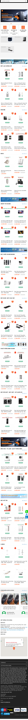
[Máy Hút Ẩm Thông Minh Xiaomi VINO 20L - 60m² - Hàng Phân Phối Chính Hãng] (7, 535)
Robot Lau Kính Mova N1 (19, 170)
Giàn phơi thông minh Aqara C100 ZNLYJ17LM (7, 366)
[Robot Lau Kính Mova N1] (20, 168)
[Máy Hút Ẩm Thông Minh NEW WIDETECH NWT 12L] (20, 515)
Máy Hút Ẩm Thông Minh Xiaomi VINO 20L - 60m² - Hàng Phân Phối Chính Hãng (7, 538)
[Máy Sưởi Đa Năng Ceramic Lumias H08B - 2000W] (20, 579)
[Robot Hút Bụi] (20, 41)
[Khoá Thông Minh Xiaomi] (14, 346)
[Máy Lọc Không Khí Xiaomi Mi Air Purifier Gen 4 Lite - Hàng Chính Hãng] (20, 101)
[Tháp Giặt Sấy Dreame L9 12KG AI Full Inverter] (7, 428)
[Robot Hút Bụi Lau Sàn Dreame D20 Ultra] (20, 124)
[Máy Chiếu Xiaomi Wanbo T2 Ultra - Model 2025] (7, 289)
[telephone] (26, 511)
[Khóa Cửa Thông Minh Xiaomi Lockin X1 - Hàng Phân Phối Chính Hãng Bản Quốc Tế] (7, 383)
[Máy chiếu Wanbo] (7, 41)
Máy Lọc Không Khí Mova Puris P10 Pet (6, 191)
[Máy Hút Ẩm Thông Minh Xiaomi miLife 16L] (7, 515)
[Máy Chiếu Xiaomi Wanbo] (14, 251)
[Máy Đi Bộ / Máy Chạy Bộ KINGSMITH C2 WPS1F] (7, 313)
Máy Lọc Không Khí (6, 66)
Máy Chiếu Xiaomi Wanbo (8, 254)
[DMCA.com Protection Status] (13, 713)
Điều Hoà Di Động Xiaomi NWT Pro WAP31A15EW (6, 488)
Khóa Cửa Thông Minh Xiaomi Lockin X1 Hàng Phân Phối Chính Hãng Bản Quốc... (7, 386)
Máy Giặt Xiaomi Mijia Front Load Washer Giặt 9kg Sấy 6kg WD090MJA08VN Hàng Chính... (20, 431)
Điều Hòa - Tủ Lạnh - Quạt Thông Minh (11, 448)
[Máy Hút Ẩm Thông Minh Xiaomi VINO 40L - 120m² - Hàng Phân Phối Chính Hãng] (20, 535)
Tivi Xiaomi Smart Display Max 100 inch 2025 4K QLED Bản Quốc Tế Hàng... (20, 241)
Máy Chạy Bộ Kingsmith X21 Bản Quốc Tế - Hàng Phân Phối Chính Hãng (7, 336)
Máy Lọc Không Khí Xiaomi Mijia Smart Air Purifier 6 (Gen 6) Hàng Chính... (7, 104)
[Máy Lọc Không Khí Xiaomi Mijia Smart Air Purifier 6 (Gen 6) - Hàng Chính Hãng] (7, 101)
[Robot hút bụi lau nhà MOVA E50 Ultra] (20, 188)
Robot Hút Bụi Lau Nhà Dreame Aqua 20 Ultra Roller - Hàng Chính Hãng (20, 147)
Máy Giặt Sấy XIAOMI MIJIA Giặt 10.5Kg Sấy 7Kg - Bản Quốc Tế (20, 411)
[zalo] (26, 517)
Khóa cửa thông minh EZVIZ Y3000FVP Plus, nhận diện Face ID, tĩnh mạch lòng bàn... (20, 366)
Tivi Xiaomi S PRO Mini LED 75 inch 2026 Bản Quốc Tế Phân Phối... (20, 221)
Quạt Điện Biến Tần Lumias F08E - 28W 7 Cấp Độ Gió (6, 562)
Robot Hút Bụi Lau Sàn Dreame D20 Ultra (19, 127)
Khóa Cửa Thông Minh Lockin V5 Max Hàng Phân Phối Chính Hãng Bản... (20, 386)
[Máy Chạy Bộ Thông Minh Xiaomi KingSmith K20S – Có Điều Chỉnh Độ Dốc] (20, 333)
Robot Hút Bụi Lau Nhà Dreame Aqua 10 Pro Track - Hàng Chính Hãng (7, 127)
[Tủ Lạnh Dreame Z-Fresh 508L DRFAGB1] (20, 485)
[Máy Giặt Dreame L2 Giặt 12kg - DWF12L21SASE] (7, 408)
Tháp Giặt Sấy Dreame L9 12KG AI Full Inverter (6, 431)
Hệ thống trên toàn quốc (23, 31)
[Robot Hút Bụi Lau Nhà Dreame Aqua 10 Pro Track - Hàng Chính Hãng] (7, 124)
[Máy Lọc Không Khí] (14, 63)
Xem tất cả (24, 66)
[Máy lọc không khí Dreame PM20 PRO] (7, 80)
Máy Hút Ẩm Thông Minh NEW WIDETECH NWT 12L (20, 518)
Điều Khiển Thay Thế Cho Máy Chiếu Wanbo (6, 272)
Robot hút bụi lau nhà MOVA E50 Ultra (20, 191)
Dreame (3, 109)
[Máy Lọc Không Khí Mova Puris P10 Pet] (7, 188)
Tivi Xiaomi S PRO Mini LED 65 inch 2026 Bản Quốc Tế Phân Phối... (7, 241)
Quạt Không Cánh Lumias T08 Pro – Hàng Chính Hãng (20, 562)
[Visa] (17, 711)
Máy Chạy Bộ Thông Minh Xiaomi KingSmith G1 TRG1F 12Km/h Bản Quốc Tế (20, 316)
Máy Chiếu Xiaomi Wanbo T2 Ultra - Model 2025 (7, 292)
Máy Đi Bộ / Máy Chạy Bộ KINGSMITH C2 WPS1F (6, 316)
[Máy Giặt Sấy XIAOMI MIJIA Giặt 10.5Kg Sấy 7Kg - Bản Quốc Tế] (20, 408)
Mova (2, 153)
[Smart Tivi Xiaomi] (14, 201)
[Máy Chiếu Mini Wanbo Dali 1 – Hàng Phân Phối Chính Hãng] (20, 269)
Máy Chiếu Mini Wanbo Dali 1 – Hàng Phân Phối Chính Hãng (20, 272)
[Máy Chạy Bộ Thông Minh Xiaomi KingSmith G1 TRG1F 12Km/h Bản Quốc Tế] (20, 313)
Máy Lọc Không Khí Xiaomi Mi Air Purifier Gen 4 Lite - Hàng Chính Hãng (20, 104)
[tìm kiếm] (25, 1)
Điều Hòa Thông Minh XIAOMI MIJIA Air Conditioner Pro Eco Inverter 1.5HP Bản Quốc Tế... (20, 467)
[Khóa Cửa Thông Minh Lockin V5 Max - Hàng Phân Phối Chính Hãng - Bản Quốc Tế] (20, 383)
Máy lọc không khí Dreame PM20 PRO (6, 83)
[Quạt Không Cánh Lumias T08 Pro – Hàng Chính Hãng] (20, 559)
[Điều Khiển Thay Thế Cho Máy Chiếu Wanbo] (7, 269)
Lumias (3, 544)
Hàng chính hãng (5, 30)
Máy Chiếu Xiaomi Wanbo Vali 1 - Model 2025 (20, 292)
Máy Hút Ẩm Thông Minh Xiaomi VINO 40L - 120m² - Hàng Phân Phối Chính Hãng (20, 538)
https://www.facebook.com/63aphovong (15, 629)
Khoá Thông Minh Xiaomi (8, 348)
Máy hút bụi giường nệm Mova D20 (6, 171)
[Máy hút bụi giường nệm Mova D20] (7, 168)
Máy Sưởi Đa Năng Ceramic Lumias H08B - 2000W (20, 582)
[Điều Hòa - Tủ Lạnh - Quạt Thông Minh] (14, 446)
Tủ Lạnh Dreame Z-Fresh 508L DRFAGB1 (19, 488)
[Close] (21, 639)
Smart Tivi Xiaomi (5, 203)
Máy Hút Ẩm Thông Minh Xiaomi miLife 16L (6, 518)
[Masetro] (4, 711)
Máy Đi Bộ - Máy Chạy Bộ (7, 298)
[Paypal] (24, 711)
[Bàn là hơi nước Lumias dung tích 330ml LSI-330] (7, 579)
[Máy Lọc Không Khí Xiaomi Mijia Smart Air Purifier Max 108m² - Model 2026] (20, 81)
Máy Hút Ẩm (4, 500)
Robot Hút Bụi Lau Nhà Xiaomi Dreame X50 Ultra (6, 147)
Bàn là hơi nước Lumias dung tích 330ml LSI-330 (7, 582)
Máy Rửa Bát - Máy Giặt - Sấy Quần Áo (11, 392)
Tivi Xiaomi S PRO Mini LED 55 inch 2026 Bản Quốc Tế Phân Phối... (7, 221)
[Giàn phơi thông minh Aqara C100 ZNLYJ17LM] (7, 363)
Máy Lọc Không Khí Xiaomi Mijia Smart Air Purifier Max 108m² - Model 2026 (20, 84)
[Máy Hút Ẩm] (14, 498)
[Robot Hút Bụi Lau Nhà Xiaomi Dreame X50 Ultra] (7, 144)
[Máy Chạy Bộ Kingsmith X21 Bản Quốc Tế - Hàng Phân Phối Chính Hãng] (7, 333)
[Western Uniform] (10, 711)
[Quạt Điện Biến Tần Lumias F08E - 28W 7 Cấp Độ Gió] (7, 559)
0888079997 (11, 698)
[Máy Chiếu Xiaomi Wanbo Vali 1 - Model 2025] (20, 289)
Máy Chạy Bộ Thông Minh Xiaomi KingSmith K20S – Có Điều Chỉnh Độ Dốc (20, 336)
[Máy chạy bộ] (7, 51)
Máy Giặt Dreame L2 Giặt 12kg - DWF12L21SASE (6, 411)
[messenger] (26, 514)
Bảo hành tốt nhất (14, 31)
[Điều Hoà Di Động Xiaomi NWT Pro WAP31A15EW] (7, 485)
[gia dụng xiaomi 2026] (14, 21)
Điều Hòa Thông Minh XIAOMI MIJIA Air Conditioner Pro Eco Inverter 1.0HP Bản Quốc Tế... (7, 467)
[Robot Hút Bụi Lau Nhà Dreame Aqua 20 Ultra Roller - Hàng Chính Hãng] (20, 144)
